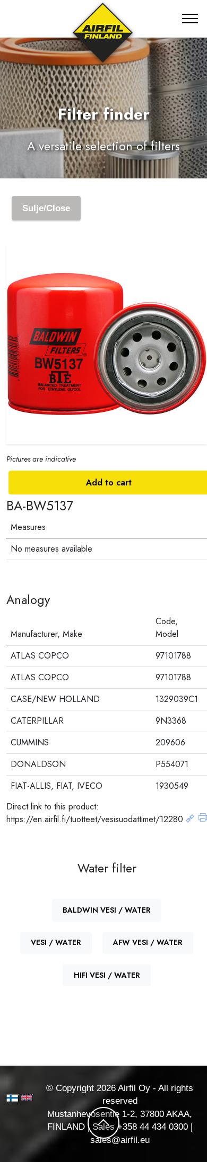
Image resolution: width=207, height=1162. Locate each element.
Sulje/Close (46, 208)
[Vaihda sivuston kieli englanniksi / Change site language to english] (22, 1097)
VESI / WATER (56, 942)
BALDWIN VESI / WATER (107, 910)
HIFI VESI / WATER (107, 975)
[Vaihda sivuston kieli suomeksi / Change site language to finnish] (12, 1098)
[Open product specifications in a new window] (190, 819)
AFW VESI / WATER (148, 942)
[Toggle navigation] (190, 18)
